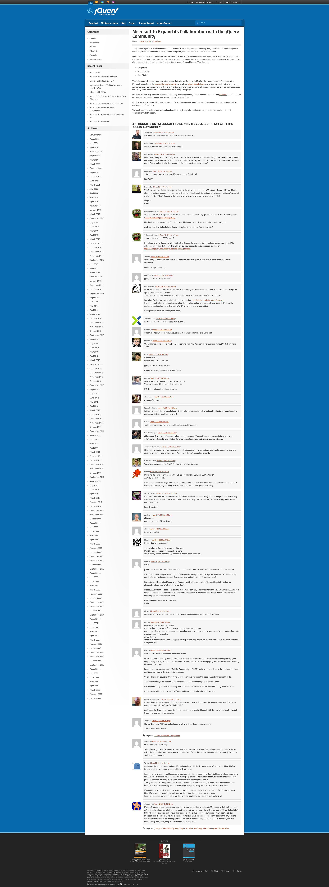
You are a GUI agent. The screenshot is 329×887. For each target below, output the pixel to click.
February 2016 (96, 243)
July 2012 (94, 393)
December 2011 (96, 418)
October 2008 (95, 564)
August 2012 (95, 389)
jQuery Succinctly (188, 860)
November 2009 (96, 514)
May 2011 (94, 443)
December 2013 (96, 322)
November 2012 (96, 376)
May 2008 (94, 585)
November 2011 (96, 422)
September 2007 (97, 614)
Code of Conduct (98, 881)
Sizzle (107, 2)
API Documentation (109, 23)
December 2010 (96, 464)
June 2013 (94, 347)
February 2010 (96, 502)
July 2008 (94, 577)
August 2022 (95, 172)
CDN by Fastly (114, 884)
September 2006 (97, 664)
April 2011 (94, 447)
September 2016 (97, 218)
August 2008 (95, 573)
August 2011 (95, 435)
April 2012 (94, 406)
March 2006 (95, 689)
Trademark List (94, 876)
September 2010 (97, 477)
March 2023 (95, 164)
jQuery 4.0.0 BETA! (98, 92)
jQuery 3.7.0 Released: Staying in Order (106, 103)
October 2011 (95, 426)
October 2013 (95, 331)
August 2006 (95, 669)
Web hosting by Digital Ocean (99, 884)
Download (93, 23)
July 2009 (94, 527)
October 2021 (95, 176)
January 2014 (95, 318)
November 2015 (96, 255)
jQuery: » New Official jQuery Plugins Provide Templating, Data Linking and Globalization (191, 828)
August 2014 (95, 297)
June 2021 (94, 180)
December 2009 (96, 510)
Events (210, 2)
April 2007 (94, 635)
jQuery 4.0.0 (95, 72)
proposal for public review (165, 83)
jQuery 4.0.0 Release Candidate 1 (104, 76)
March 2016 (95, 239)
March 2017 (95, 214)
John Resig (157, 41)
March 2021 (95, 184)
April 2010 (94, 493)
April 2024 (94, 147)
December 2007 (96, 602)
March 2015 (95, 272)
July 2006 (94, 673)
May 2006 (94, 681)
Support (219, 2)
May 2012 (94, 401)
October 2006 (95, 660)
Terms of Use (141, 879)
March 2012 (95, 410)
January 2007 (95, 648)
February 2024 (96, 151)
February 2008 (96, 593)
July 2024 (94, 143)
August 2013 (95, 339)
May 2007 (94, 631)
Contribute (200, 2)
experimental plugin (195, 83)
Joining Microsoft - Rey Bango (167, 735)
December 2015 (96, 251)
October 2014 (95, 289)
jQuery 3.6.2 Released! (99, 121)
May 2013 (94, 351)
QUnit (113, 2)
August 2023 (95, 155)
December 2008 (96, 556)
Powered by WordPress (130, 884)
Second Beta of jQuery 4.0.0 (102, 80)
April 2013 (94, 356)
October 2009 (95, 518)
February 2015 (96, 276)
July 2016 (94, 222)
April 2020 (94, 193)
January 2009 (95, 552)
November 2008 (96, 560)
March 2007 (95, 639)
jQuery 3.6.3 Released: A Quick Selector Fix (107, 116)
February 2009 (96, 548)
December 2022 (96, 168)
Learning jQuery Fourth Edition (140, 860)
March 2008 (95, 589)
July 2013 (94, 343)
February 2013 (96, 364)
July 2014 (94, 301)
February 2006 (96, 694)
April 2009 (94, 539)
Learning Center (201, 871)
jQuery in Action (164, 861)
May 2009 (94, 535)
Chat (216, 871)
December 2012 (96, 372)
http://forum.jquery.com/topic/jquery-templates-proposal (167, 248)
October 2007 (95, 610)
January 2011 (95, 460)
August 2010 (95, 481)
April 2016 (94, 234)
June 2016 (94, 226)
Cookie (109, 881)
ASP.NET (223, 94)
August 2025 (95, 139)
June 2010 (94, 489)
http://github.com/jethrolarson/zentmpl (207, 300)
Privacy (89, 881)
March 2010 (95, 497)
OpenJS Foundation (232, 2)
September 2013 (97, 335)
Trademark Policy (142, 874)
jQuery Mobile (102, 2)
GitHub (239, 871)
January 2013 (95, 368)
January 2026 (95, 134)
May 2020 (94, 189)
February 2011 (96, 456)
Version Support (164, 23)
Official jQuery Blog (103, 12)
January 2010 (95, 506)
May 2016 (94, 230)
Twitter (227, 871)
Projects (93, 55)
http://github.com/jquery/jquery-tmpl (159, 217)
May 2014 (94, 305)
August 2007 (95, 618)
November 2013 (96, 326)
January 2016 (95, 247)
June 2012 (94, 397)
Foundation (94, 42)
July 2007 (94, 623)
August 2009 (95, 523)
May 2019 (94, 197)
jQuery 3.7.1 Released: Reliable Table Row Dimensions (108, 97)
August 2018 (95, 205)
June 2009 (94, 531)
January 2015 (95, 280)
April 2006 (94, 685)
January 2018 (95, 209)
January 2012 (95, 414)
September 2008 (97, 568)
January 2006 (95, 698)
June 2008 (94, 581)
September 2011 (97, 431)
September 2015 (97, 260)
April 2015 (94, 268)
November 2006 (96, 656)
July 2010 (94, 485)
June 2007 (94, 627)
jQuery (90, 2)
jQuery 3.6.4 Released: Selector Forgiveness (103, 109)
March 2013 (95, 360)
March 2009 (95, 543)
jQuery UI (96, 2)
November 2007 (96, 606)
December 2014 (96, 285)
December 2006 (96, 652)
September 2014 (97, 293)
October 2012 (95, 381)
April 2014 (94, 310)
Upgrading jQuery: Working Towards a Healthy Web (106, 86)
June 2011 (94, 439)
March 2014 (95, 314)
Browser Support (146, 23)
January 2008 (95, 598)
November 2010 (96, 468)
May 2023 (94, 159)
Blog (123, 23)
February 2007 (96, 643)
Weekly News (96, 59)
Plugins (190, 2)
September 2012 (97, 385)
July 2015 (94, 264)
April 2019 (94, 201)
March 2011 (95, 451)
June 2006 (94, 677)
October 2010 (95, 472)
